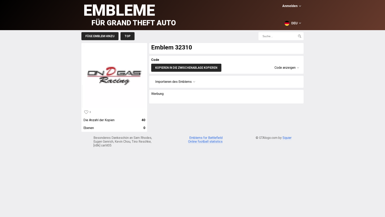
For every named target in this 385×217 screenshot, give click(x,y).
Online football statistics (205, 141)
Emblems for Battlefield (206, 138)
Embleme (129, 14)
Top (128, 36)
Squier (287, 138)
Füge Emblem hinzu (99, 36)
